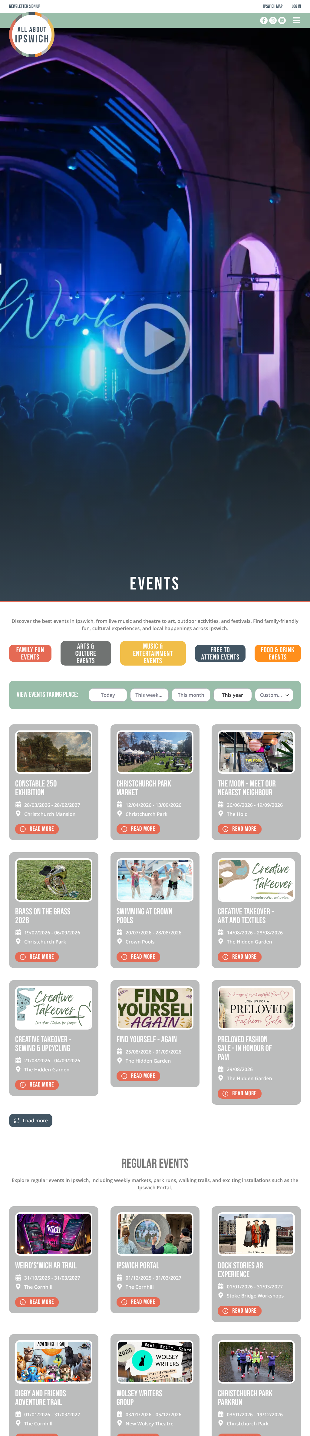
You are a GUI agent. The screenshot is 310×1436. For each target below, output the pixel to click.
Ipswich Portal (138, 1266)
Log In (296, 6)
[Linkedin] (282, 20)
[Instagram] (273, 20)
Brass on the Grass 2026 (43, 916)
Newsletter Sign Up (24, 6)
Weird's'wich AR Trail (46, 1266)
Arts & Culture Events (85, 654)
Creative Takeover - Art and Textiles (246, 916)
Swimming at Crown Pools (145, 916)
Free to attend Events (220, 654)
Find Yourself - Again (147, 1039)
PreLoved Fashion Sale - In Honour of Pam (245, 1048)
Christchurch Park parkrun (245, 1398)
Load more (35, 1120)
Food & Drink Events (278, 654)
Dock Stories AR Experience (240, 1270)
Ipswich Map (273, 6)
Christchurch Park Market (144, 788)
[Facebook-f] (264, 20)
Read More (42, 829)
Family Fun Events (30, 654)
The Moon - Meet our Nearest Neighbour (247, 788)
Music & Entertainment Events (153, 654)
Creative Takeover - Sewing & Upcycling (43, 1044)
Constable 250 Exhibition (36, 788)
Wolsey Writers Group (139, 1398)
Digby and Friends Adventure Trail (40, 1398)
